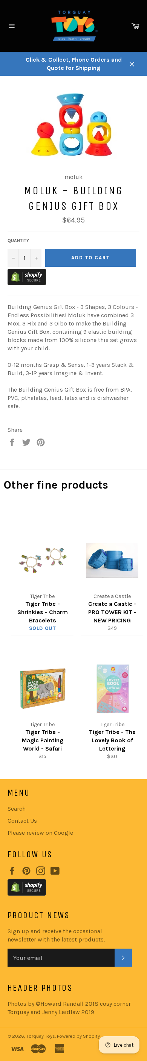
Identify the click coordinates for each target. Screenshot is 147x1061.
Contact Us (22, 820)
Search (17, 808)
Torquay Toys (40, 1036)
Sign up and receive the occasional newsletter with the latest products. (56, 935)
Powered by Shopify (78, 1036)
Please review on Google (40, 832)
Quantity (18, 240)
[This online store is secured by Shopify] (27, 283)
